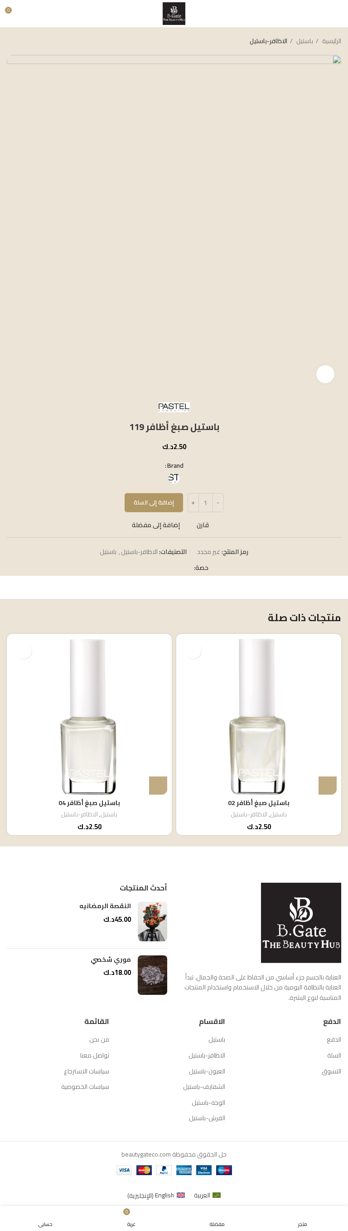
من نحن (99, 1039)
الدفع (334, 1039)
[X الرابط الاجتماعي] (176, 567)
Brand (175, 465)
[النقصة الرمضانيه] (152, 921)
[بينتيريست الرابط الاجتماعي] (165, 567)
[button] (328, 785)
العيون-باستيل (207, 1071)
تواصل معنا (94, 1055)
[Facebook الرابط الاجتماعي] (186, 567)
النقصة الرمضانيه (105, 906)
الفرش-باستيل (207, 1118)
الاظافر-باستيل (268, 41)
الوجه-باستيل (208, 1102)
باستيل (304, 41)
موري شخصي (111, 959)
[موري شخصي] (152, 975)
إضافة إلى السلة (154, 502)
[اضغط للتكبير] (325, 374)
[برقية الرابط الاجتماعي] (145, 567)
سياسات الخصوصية (85, 1087)
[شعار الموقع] (174, 13)
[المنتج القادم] (11, 41)
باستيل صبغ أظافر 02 (259, 803)
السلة (334, 1055)
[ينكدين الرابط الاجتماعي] (155, 567)
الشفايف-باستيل (204, 1087)
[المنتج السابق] (29, 41)
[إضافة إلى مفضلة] (193, 651)
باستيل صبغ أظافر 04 (89, 803)
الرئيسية (331, 41)
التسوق (331, 1071)
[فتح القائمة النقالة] (337, 14)
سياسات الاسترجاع (86, 1071)
